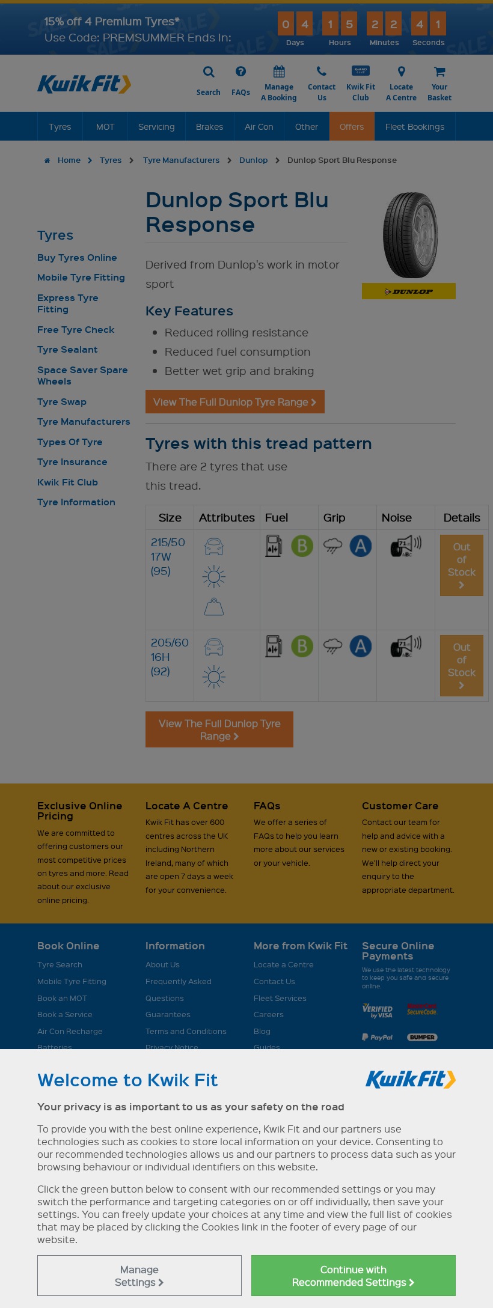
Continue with (350, 1275)
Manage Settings (137, 1275)
